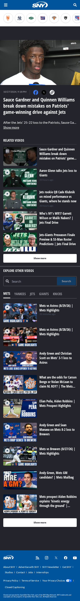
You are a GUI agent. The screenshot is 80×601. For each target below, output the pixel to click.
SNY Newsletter (50, 566)
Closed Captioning (15, 587)
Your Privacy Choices (53, 580)
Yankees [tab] (20, 294)
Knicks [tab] (57, 294)
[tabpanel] (40, 415)
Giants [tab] (44, 294)
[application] (40, 62)
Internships (42, 572)
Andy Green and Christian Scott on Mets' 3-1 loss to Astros (55, 358)
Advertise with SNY (28, 566)
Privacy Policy (10, 580)
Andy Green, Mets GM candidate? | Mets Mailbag (56, 475)
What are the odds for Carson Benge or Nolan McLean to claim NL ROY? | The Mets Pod (58, 384)
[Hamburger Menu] (5, 4)
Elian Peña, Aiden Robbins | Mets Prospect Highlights (57, 403)
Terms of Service (30, 580)
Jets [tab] (32, 294)
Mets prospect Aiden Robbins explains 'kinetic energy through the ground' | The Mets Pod (58, 503)
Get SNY (66, 566)
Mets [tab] (6, 293)
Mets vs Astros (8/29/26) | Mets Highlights (56, 307)
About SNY (9, 566)
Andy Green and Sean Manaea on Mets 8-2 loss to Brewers (57, 429)
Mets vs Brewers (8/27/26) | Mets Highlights (57, 451)
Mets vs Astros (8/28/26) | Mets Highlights (56, 331)
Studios (9, 572)
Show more (11, 127)
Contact (20, 572)
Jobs (30, 572)
